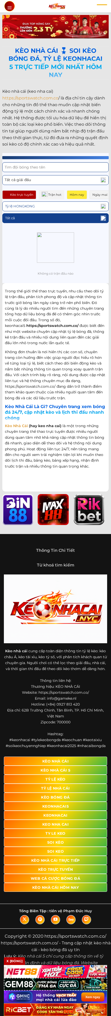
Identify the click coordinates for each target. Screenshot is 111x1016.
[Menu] (9, 6)
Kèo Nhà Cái (16, 426)
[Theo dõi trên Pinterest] (40, 919)
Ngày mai (99, 195)
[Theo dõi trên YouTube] (55, 919)
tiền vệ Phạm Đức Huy (70, 911)
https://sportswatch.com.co (30, 98)
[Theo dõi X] (24, 919)
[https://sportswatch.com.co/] (56, 6)
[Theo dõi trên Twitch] (86, 919)
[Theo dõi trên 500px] (71, 919)
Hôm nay (77, 195)
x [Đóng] (14, 961)
